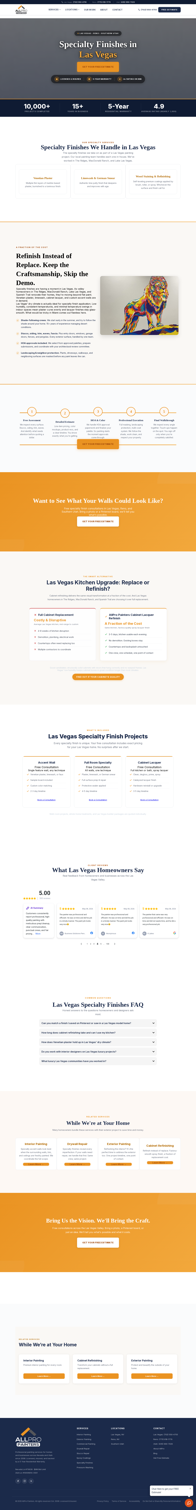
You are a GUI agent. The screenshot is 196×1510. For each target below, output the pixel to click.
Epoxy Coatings (84, 1458)
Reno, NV (115, 1439)
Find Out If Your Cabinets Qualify (98, 677)
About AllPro (158, 1448)
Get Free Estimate (161, 1458)
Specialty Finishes (85, 1463)
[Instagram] (24, 1481)
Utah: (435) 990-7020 (163, 1444)
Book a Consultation (46, 800)
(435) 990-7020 (125, 2)
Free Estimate (169, 10)
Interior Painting (84, 1434)
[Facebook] (18, 1481)
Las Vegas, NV (117, 1434)
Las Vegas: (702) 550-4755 (165, 1434)
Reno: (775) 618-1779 (162, 1439)
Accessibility (134, 1501)
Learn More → (44, 1376)
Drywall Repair (83, 1448)
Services (53, 9)
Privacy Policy (103, 1501)
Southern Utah (117, 1444)
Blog (155, 1453)
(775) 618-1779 (101, 2)
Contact (117, 10)
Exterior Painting (84, 1439)
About (104, 10)
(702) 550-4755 (75, 2)
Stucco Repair (83, 1453)
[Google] (31, 1481)
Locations (71, 9)
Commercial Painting (86, 1444)
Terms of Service (119, 1501)
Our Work (90, 10)
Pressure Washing (85, 1467)
